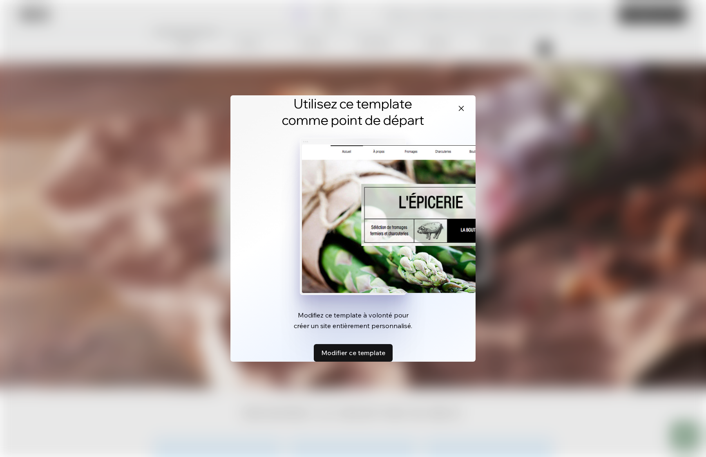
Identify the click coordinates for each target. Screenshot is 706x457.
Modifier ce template (353, 353)
